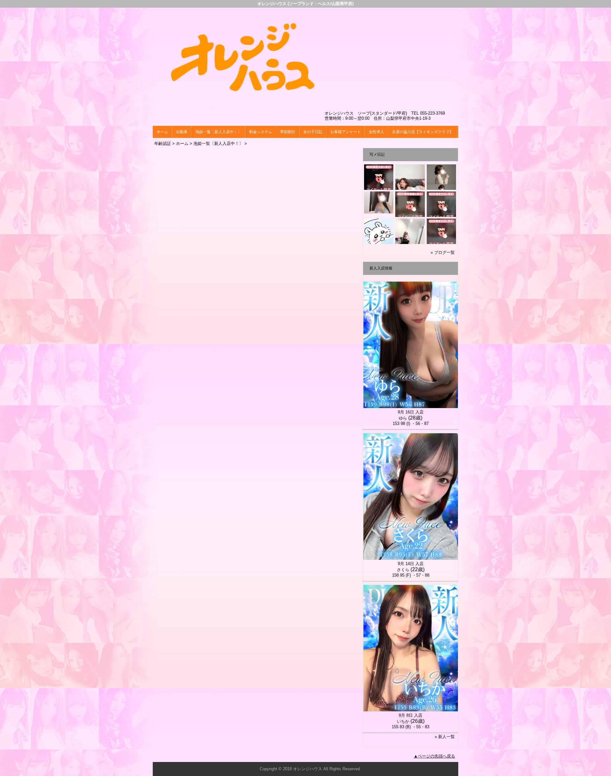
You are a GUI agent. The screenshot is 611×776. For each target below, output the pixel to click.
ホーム (162, 132)
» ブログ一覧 (443, 252)
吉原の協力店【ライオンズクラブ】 (422, 132)
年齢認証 (162, 143)
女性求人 (376, 132)
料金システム (260, 132)
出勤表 (181, 132)
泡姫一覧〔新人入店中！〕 (218, 132)
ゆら (403, 418)
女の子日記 (312, 132)
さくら (403, 569)
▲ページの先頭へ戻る (434, 756)
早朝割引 (287, 132)
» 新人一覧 (445, 736)
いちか (403, 721)
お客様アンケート (345, 132)
